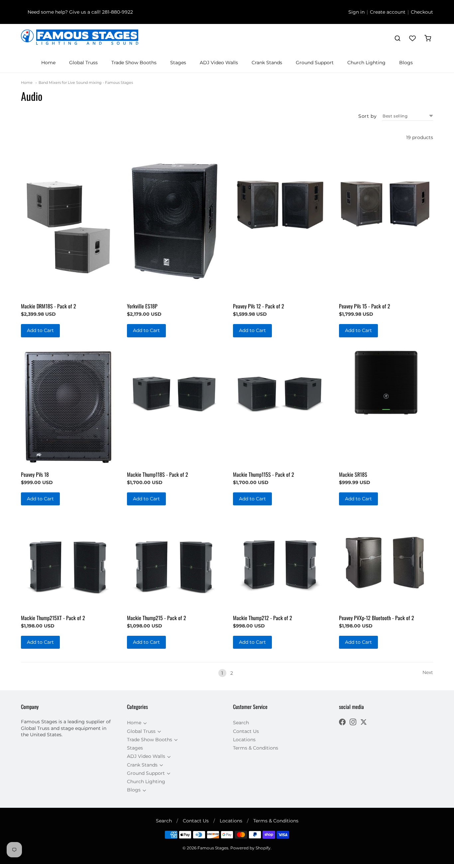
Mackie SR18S (353, 474)
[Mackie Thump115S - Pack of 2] (280, 394)
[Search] (397, 38)
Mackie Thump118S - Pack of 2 (157, 474)
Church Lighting (366, 63)
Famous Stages (212, 847)
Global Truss (83, 63)
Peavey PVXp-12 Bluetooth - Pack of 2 (376, 618)
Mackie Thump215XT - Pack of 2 (53, 618)
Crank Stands (267, 63)
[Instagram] (353, 723)
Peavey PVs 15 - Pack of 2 (364, 306)
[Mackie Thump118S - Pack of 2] (174, 394)
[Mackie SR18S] (386, 382)
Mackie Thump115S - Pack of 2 (263, 474)
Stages (178, 63)
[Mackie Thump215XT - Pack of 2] (68, 562)
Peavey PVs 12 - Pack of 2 (258, 306)
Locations (244, 740)
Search (241, 723)
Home (48, 63)
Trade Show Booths (134, 63)
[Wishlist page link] (412, 38)
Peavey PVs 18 (35, 474)
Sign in (356, 12)
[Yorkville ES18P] (174, 219)
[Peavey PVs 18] (68, 406)
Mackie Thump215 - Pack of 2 (156, 618)
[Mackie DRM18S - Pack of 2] (68, 227)
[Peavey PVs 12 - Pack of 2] (280, 204)
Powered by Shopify (250, 847)
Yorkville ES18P (142, 306)
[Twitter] (363, 723)
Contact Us (246, 731)
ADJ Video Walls (219, 63)
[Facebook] (342, 723)
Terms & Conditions (255, 748)
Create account (387, 12)
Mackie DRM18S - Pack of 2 (48, 306)
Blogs (406, 63)
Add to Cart (40, 330)
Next (427, 672)
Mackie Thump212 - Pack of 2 (262, 618)
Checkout (422, 12)
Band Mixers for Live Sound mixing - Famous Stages (86, 82)
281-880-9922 (117, 12)
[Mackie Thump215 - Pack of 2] (174, 562)
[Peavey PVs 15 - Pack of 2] (386, 204)
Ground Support (315, 63)
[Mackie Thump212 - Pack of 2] (280, 562)
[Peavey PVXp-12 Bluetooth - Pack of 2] (386, 562)
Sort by (367, 116)
